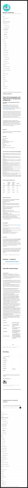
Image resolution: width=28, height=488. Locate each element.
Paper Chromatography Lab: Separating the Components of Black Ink (12, 98)
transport (13, 264)
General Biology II (5, 52)
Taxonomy (4, 79)
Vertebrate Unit (5, 88)
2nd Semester (6, 32)
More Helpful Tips (6, 25)
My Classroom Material (18, 263)
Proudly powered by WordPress (15, 486)
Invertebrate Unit (5, 86)
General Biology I (5, 50)
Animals (4, 84)
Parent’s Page (4, 451)
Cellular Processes (3, 469)
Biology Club (3, 460)
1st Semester (6, 30)
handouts (8, 264)
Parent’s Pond (5, 23)
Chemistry (5, 45)
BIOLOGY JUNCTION (8, 12)
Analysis (4, 41)
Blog (3, 39)
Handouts (5, 34)
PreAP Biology (5, 61)
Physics (5, 48)
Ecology (4, 77)
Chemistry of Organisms (6, 68)
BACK (13, 344)
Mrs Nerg (6, 352)
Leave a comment (16, 264)
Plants (4, 82)
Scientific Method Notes (10, 268)
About (4, 16)
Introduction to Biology (6, 66)
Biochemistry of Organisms (7, 70)
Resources (4, 75)
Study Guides (6, 36)
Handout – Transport (9, 259)
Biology (5, 43)
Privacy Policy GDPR (6, 18)
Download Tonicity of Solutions (12, 261)
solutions (10, 264)
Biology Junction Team (6, 254)
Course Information (7, 27)
